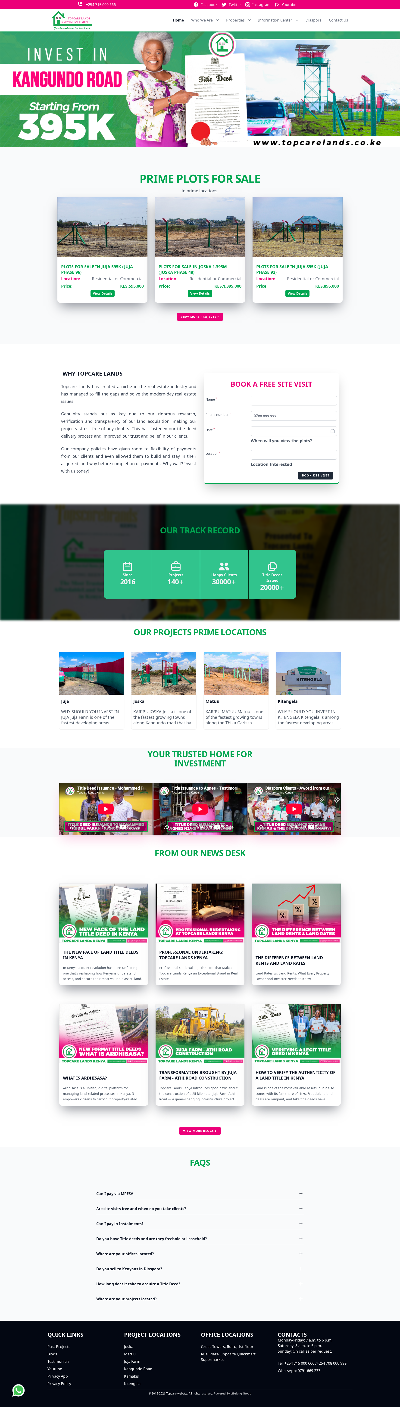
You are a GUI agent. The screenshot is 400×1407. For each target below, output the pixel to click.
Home (178, 20)
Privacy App (57, 1376)
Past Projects (58, 1346)
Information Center (275, 20)
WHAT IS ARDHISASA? (85, 1078)
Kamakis (131, 1376)
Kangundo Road (138, 1368)
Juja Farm (132, 1361)
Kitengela (288, 701)
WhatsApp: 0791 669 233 (299, 1370)
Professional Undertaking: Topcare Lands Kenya (191, 954)
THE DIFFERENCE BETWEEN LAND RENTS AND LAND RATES (289, 960)
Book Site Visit (315, 475)
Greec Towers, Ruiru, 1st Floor (227, 1346)
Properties (235, 20)
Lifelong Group (241, 1393)
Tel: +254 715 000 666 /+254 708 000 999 (312, 1363)
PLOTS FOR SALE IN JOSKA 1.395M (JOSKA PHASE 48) (193, 269)
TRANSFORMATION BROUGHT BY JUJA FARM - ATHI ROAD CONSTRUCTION (198, 1075)
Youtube (289, 4)
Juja (65, 701)
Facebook (209, 4)
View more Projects (200, 317)
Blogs (52, 1354)
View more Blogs (200, 1131)
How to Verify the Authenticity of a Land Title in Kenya (295, 1075)
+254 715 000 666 (101, 4)
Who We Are (202, 20)
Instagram (261, 4)
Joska (138, 701)
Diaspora (314, 20)
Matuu (212, 701)
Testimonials (58, 1361)
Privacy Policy (59, 1383)
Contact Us (338, 20)
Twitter (235, 4)
